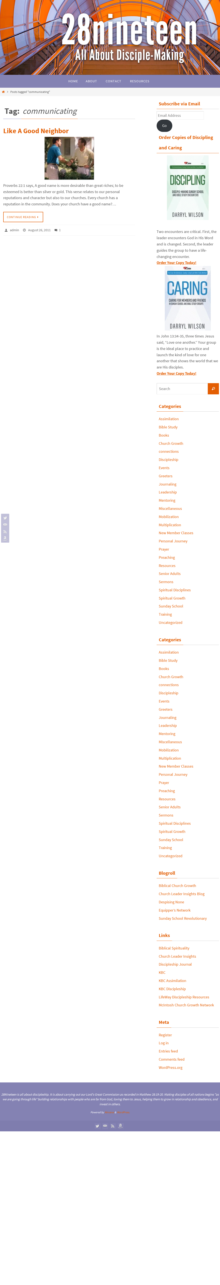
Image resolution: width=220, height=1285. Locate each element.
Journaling (167, 484)
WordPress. (123, 1112)
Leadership (168, 492)
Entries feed (168, 1051)
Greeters (166, 475)
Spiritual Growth (172, 598)
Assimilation (169, 418)
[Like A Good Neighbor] (69, 158)
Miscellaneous (170, 508)
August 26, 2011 (39, 229)
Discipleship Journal (175, 964)
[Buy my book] (4, 538)
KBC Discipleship (172, 988)
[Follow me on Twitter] (4, 518)
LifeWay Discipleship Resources (184, 997)
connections (169, 451)
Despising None (171, 901)
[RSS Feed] (4, 532)
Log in (164, 1042)
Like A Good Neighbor (36, 130)
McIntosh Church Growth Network (186, 1004)
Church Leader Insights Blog (182, 893)
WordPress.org (170, 1067)
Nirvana (109, 1112)
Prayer (164, 549)
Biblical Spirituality (174, 948)
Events (164, 467)
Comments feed (172, 1059)
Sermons (166, 581)
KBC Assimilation (172, 980)
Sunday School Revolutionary (183, 918)
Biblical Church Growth (177, 885)
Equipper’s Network (175, 910)
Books (164, 435)
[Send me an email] (4, 525)
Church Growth (171, 443)
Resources (167, 565)
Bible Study (168, 427)
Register (165, 1034)
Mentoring (167, 500)
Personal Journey (173, 541)
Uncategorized (170, 622)
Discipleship (168, 459)
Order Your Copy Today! (176, 373)
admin (14, 229)
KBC (162, 972)
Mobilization (169, 516)
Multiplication (170, 524)
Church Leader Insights (177, 956)
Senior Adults (170, 573)
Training (165, 614)
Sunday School (171, 606)
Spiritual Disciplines (175, 589)
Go (164, 125)
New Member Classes (176, 532)
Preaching (167, 557)
